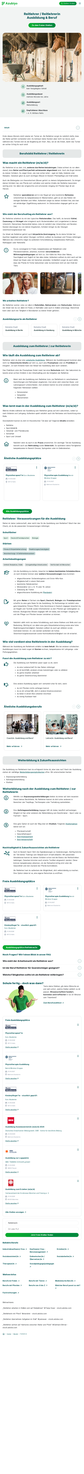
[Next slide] (79, 319)
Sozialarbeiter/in (65, 1256)
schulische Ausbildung (35, 360)
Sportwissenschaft (25, 839)
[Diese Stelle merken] (78, 1025)
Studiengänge (71, 824)
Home (9, 1334)
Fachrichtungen (10, 1293)
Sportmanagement (25, 837)
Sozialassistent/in (11, 1256)
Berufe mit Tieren (37, 1281)
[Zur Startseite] (9, 3)
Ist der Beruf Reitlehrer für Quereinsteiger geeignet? (31, 968)
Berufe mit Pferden (11, 1285)
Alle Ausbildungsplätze (17, 511)
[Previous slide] (75, 319)
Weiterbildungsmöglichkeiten (32, 772)
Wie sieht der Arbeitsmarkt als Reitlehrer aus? (28, 961)
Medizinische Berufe (64, 1281)
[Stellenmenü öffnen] (36, 467)
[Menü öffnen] (79, 3)
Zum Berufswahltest (52, 1003)
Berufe (15, 1334)
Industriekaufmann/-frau (14, 1249)
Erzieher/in (62, 1249)
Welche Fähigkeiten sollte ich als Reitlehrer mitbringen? (33, 974)
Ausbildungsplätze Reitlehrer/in (21, 947)
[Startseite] (4, 1334)
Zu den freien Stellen (42, 25)
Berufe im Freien (10, 1281)
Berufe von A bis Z (37, 1285)
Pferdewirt (47, 592)
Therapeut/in (9, 1264)
